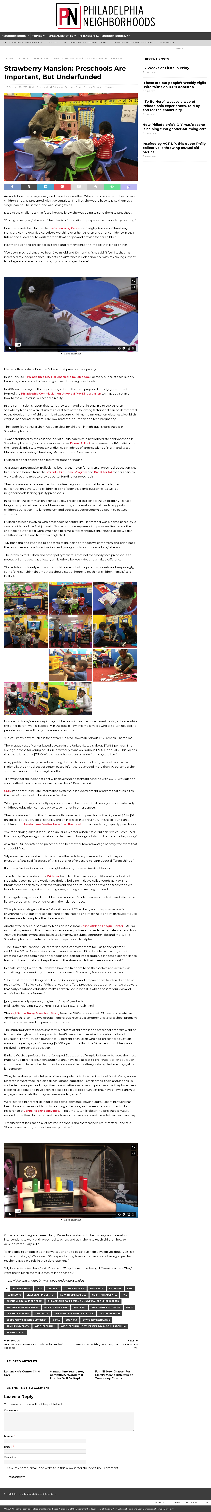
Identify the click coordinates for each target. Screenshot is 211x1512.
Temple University (18, 1326)
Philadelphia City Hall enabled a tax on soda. (58, 377)
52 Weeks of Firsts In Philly (166, 68)
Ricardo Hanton (110, 1313)
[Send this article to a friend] (79, 187)
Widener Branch (45, 1326)
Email (8, 1446)
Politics (88, 87)
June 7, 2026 (150, 133)
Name (9, 1436)
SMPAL (56, 1320)
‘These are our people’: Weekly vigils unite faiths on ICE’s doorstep (174, 85)
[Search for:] (190, 48)
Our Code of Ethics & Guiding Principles (85, 42)
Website (10, 1457)
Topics (37, 35)
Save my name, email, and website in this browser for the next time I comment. (63, 1468)
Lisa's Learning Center (40, 1295)
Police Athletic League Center (101, 926)
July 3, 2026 (150, 114)
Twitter (175, 1502)
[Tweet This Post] (29, 187)
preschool (42, 1313)
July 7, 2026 (150, 91)
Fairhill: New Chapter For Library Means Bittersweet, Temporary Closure (114, 1375)
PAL (125, 1295)
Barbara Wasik (22, 1288)
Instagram (191, 1502)
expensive (115, 1288)
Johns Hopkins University (42, 1110)
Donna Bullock (80, 443)
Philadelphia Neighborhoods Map (104, 35)
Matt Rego (37, 87)
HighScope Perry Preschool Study (34, 1013)
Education (58, 87)
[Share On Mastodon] (129, 187)
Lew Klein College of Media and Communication (131, 1509)
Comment (11, 1410)
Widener (53, 876)
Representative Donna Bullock (74, 1313)
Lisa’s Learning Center (65, 228)
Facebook (159, 1502)
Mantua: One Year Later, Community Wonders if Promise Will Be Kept (67, 1375)
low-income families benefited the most (52, 824)
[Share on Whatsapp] (112, 187)
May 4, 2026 (150, 156)
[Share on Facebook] (12, 187)
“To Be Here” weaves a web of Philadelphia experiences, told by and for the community (171, 106)
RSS (206, 1502)
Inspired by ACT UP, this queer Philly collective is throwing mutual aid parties (174, 148)
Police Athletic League (106, 1307)
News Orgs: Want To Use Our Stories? (133, 42)
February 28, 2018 (18, 87)
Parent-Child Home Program (66, 472)
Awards (53, 42)
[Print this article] (95, 187)
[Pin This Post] (62, 187)
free (130, 1288)
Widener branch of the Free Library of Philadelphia (93, 1326)
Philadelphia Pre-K (56, 1307)
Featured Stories (74, 87)
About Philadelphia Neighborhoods (22, 42)
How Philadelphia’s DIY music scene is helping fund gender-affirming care (175, 127)
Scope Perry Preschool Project (26, 1320)
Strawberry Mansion (103, 87)
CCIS (7, 791)
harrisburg (14, 1295)
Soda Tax (71, 1320)
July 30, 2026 (150, 72)
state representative (96, 1320)
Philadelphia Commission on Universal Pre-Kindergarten (61, 393)
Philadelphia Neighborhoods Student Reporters (29, 1494)
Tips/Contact (167, 42)
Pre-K (129, 1307)
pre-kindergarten (18, 1313)
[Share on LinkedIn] (45, 187)
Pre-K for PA (103, 472)
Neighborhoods (14, 35)
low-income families (73, 1295)
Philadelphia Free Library (22, 1307)
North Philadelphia (104, 1295)
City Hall (53, 1288)
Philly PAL (80, 1307)
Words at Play (16, 1332)
